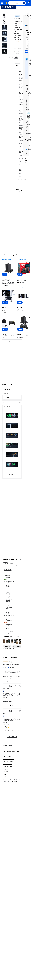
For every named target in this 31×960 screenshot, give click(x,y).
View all (18, 636)
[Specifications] (20, 393)
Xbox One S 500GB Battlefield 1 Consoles (11, 751)
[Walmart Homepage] (6, 3)
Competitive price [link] (9, 607)
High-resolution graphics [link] (11, 599)
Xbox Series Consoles (7, 764)
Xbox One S (5, 776)
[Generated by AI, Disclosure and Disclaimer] (8, 633)
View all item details (21, 179)
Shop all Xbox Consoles (8, 766)
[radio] (17, 52)
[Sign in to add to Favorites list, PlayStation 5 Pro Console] (29, 290)
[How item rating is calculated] (16, 565)
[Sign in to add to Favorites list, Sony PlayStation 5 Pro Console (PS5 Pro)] (14, 290)
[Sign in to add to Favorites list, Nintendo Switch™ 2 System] (29, 262)
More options (28, 133)
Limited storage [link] (9, 624)
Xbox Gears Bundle (7, 756)
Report (19, 681)
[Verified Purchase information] (15, 661)
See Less (11, 474)
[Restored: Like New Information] (28, 42)
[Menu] (2, 3)
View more (11, 341)
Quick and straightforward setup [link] (12, 590)
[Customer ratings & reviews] (20, 559)
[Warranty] (19, 397)
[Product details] (20, 389)
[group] (20, 41)
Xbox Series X (6, 771)
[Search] (24, 3)
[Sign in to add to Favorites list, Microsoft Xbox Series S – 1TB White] (14, 317)
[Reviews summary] (22, 41)
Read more (5, 674)
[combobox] (17, 3)
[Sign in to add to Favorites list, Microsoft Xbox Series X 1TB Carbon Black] (29, 317)
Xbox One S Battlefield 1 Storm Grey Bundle (12, 748)
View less (11, 631)
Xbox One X (5, 774)
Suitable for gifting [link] (10, 581)
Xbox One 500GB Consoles (8, 759)
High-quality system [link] (10, 615)
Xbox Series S (6, 769)
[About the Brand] (19, 407)
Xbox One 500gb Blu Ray (8, 761)
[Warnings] (20, 403)
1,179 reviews (11, 563)
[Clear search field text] (22, 3)
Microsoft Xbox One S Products (9, 754)
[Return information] (25, 29)
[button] (18, 67)
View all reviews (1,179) (12, 736)
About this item (7, 384)
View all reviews (7, 569)
